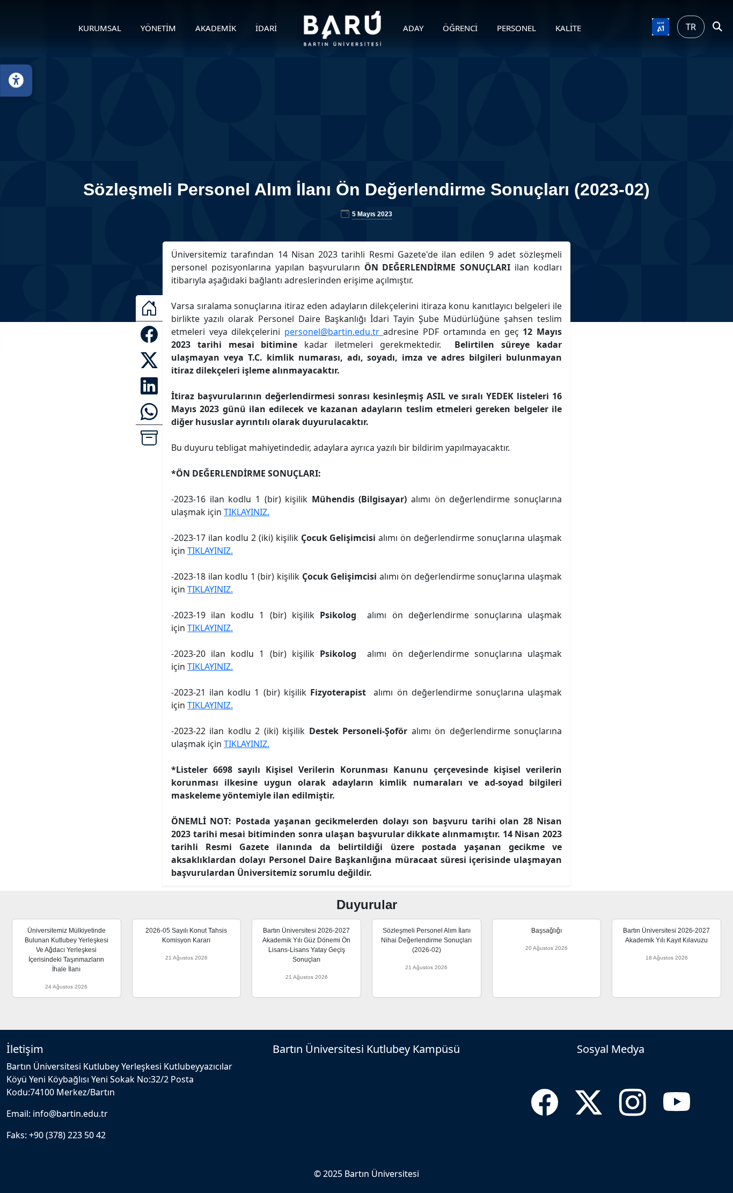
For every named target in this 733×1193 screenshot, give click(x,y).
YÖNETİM (158, 28)
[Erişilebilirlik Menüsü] (16, 80)
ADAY (413, 28)
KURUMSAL (99, 28)
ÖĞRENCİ (460, 28)
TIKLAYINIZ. (246, 512)
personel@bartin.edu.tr (334, 332)
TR (691, 27)
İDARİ (266, 28)
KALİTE (568, 28)
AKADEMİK (215, 28)
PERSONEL (516, 28)
